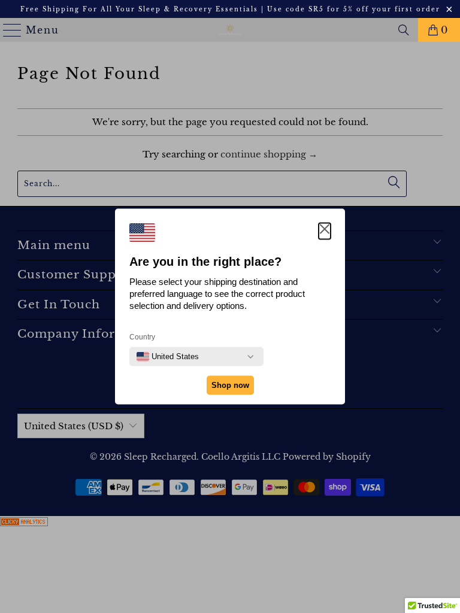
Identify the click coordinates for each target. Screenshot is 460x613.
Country (142, 337)
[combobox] (168, 357)
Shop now (230, 385)
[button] (325, 231)
